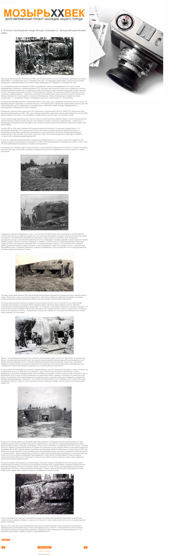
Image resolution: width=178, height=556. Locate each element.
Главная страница (44, 547)
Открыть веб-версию (44, 551)
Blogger (48, 554)
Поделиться (6, 539)
